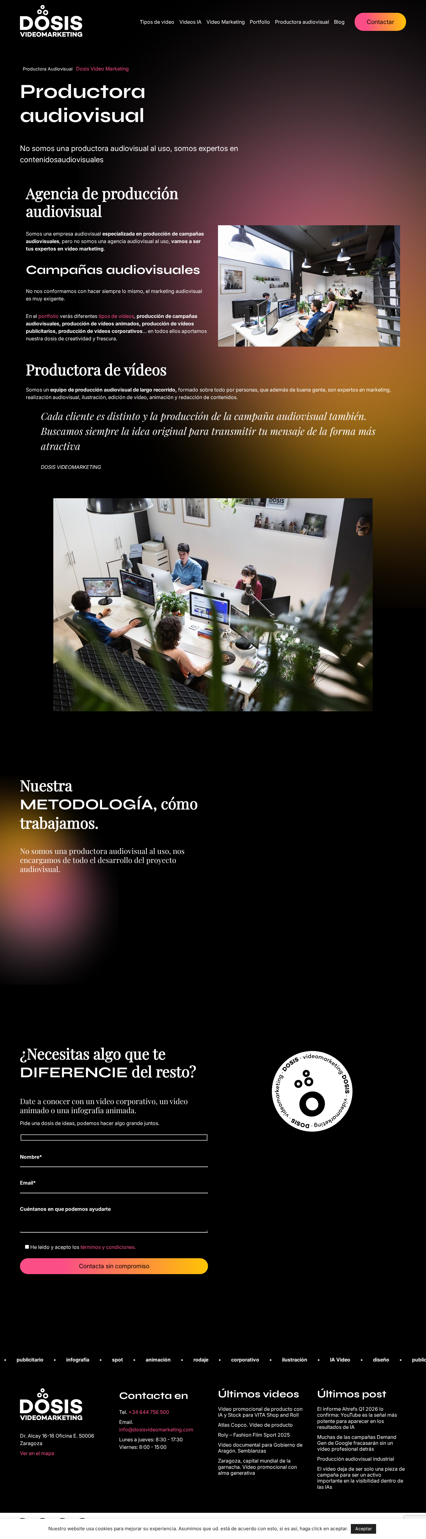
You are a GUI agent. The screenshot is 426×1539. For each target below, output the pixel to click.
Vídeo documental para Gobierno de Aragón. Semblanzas (260, 1448)
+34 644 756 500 (148, 1412)
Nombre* (31, 1157)
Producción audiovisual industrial (355, 1459)
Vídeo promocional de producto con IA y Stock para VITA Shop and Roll (260, 1412)
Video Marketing (225, 22)
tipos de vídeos (116, 316)
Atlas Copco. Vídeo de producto (255, 1425)
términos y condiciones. (108, 1247)
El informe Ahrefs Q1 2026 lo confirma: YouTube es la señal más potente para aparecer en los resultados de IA (357, 1418)
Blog (339, 22)
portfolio (49, 316)
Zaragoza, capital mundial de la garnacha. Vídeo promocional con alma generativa (257, 1467)
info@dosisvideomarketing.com (156, 1429)
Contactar (380, 22)
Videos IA (190, 22)
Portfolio (260, 22)
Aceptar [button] (363, 1528)
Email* (28, 1183)
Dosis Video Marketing (102, 69)
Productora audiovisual (302, 22)
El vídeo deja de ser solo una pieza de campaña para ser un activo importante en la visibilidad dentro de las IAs (361, 1478)
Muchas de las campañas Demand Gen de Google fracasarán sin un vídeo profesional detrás (356, 1443)
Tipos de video (157, 22)
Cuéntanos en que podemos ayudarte (65, 1209)
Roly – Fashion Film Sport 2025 (254, 1435)
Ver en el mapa (37, 1453)
